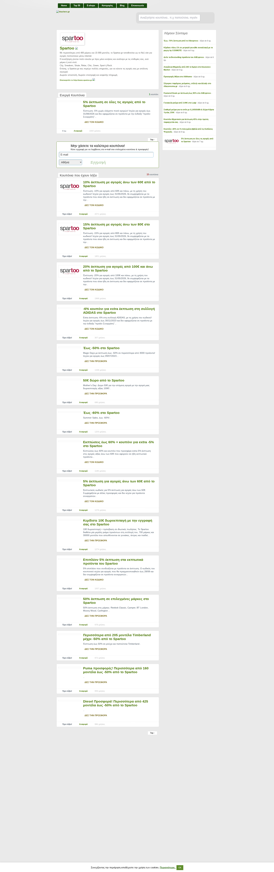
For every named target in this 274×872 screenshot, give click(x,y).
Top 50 (77, 5)
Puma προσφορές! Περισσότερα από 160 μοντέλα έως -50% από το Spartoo (116, 670)
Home (64, 5)
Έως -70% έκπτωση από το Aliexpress (181, 41)
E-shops (91, 5)
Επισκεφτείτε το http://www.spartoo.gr (76, 80)
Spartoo (67, 48)
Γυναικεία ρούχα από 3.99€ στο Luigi (180, 103)
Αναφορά (78, 131)
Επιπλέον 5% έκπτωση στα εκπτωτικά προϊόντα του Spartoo (113, 561)
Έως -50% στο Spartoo (101, 348)
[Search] (206, 18)
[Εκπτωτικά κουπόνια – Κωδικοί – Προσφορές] (88, 11)
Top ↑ (152, 140)
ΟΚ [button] (179, 867)
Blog (122, 5)
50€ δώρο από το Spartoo (103, 380)
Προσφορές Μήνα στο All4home (178, 77)
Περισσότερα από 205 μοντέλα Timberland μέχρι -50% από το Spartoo (117, 637)
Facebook (213, 4)
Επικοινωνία (137, 5)
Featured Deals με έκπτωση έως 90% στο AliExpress (187, 93)
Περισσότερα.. (168, 867)
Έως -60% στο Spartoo (101, 412)
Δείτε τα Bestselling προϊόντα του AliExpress (184, 57)
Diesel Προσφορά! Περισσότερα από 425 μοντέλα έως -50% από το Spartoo (115, 703)
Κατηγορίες (107, 5)
